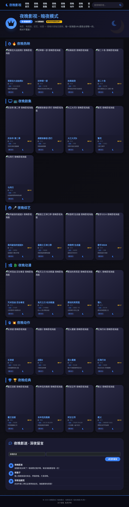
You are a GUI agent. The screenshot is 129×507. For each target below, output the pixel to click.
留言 (89, 5)
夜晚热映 (36, 5)
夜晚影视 (15, 5)
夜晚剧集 (45, 5)
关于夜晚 (60, 503)
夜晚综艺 (54, 5)
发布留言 (113, 459)
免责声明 (68, 503)
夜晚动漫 (63, 5)
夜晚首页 (27, 5)
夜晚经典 (81, 5)
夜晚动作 (72, 5)
